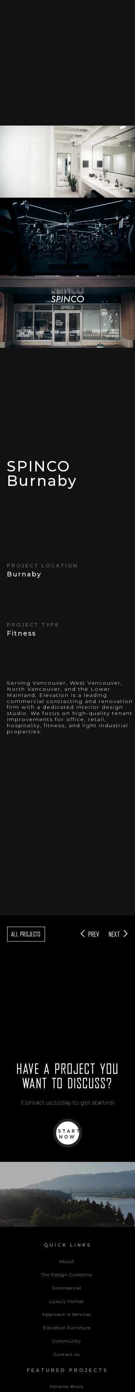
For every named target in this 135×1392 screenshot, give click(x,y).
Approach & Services (66, 1314)
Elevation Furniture (66, 1327)
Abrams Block (67, 1386)
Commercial (66, 1288)
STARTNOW (69, 1133)
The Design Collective (67, 1274)
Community (66, 1341)
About (66, 1261)
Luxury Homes (66, 1301)
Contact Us (66, 1354)
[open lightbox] (67, 162)
